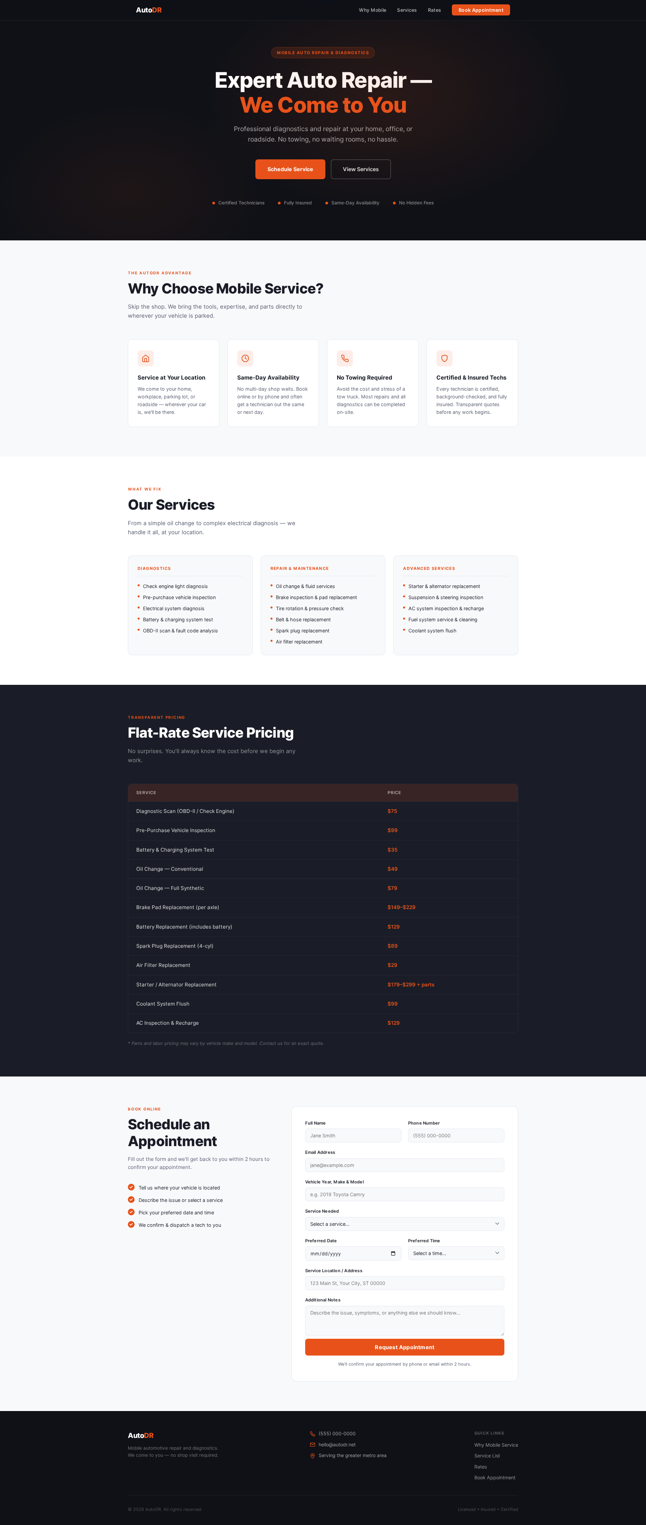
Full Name (315, 1123)
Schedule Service (290, 169)
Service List (487, 1455)
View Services (361, 169)
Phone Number (424, 1123)
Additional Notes (322, 1299)
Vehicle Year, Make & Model (334, 1181)
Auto (149, 10)
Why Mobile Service (496, 1445)
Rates (434, 10)
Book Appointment (481, 10)
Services (407, 10)
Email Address (320, 1152)
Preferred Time (424, 1240)
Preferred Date (321, 1240)
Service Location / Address (333, 1270)
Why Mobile (372, 10)
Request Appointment (404, 1347)
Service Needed (322, 1211)
